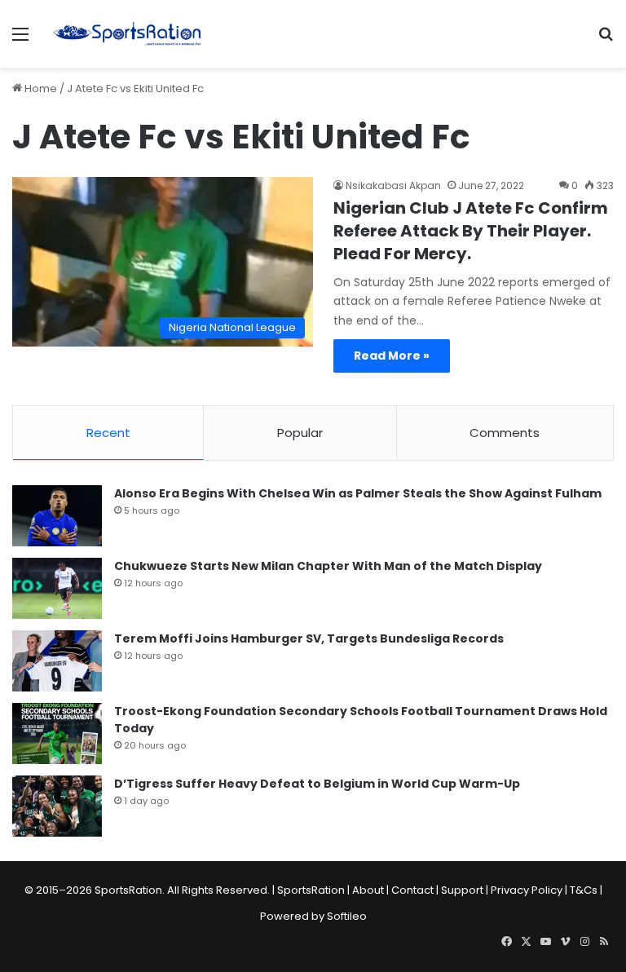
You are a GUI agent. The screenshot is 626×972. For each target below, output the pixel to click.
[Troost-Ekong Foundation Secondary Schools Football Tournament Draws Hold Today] (57, 733)
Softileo (347, 916)
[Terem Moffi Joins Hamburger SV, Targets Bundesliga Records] (57, 660)
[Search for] (605, 40)
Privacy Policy (526, 890)
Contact (412, 890)
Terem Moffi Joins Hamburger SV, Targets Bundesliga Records (309, 638)
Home (39, 88)
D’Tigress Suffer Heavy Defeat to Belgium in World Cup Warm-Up (317, 783)
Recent (108, 432)
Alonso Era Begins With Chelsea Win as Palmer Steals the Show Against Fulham (358, 493)
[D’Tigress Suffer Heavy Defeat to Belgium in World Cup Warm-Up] (57, 806)
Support (462, 890)
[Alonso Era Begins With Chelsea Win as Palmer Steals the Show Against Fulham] (57, 515)
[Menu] (20, 40)
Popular (300, 432)
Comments (505, 432)
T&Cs (583, 890)
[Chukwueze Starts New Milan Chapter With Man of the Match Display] (57, 588)
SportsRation (311, 890)
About (368, 890)
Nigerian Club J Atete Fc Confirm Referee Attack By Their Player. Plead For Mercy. (470, 231)
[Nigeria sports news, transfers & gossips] (127, 33)
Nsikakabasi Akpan (393, 185)
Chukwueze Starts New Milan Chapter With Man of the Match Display (328, 566)
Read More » (392, 355)
